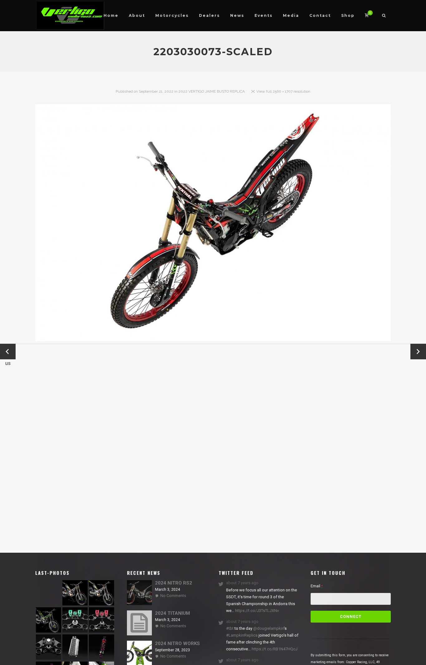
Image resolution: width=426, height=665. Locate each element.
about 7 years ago (242, 582)
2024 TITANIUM (172, 613)
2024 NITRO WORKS (177, 643)
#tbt (230, 628)
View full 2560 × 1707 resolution (283, 91)
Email (317, 586)
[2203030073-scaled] (213, 224)
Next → (418, 351)
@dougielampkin (268, 628)
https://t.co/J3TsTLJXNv (256, 610)
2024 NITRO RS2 (173, 583)
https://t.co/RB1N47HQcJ (274, 649)
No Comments (173, 596)
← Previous (8, 352)
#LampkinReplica (242, 635)
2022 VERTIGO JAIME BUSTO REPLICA (211, 91)
